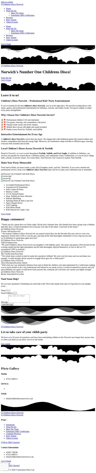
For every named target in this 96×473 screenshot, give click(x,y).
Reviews (9, 17)
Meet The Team (17, 13)
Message (4, 302)
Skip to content (7, 2)
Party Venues (11, 20)
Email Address (7, 293)
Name (3, 290)
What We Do (11, 11)
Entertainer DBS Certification (22, 15)
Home (8, 9)
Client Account (12, 22)
